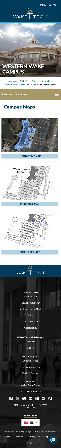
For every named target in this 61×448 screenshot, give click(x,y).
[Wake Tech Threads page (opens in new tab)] (43, 398)
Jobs (30, 315)
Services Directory (30, 367)
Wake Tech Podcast (30, 391)
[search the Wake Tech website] (49, 4)
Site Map (30, 443)
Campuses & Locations (42, 81)
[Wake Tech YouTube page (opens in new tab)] (30, 398)
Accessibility (30, 328)
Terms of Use (20, 436)
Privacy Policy (35, 436)
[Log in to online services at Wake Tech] (54, 4)
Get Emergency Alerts (30, 309)
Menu (43, 4)
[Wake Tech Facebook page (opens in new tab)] (11, 398)
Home (9, 81)
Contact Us (7, 436)
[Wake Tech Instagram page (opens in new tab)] (17, 398)
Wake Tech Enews (30, 385)
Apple (30, 347)
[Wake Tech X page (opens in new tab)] (24, 398)
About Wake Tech (22, 81)
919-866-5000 (31, 407)
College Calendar (30, 303)
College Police (30, 360)
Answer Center (30, 296)
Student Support (30, 373)
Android (30, 341)
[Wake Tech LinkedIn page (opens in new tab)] (37, 398)
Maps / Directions (30, 321)
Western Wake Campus (23, 69)
